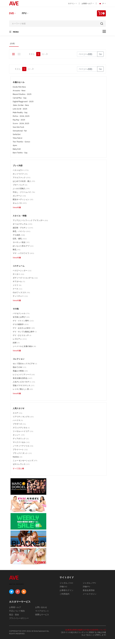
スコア (17, 413)
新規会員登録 (89, 590)
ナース (17, 289)
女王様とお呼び (21, 317)
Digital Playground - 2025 (23, 101)
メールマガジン (89, 594)
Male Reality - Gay (20, 112)
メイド (17, 285)
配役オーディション (23, 199)
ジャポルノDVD (66, 583)
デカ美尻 (19, 235)
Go (100, 54)
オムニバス (20, 203)
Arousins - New (19, 90)
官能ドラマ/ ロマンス (23, 385)
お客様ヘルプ (87, 3)
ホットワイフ (20, 174)
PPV (24, 13)
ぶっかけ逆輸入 (21, 188)
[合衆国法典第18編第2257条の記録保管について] (85, 630)
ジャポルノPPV (89, 583)
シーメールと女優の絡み (24, 346)
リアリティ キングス (23, 416)
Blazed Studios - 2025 (22, 94)
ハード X (18, 420)
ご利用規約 (64, 594)
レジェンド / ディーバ (24, 374)
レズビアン (20, 339)
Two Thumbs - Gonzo (21, 142)
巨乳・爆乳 (20, 238)
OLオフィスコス (21, 292)
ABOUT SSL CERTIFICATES (16, 584)
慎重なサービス (42, 614)
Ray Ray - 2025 (19, 120)
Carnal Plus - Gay (19, 98)
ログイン (71, 3)
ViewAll (16, 207)
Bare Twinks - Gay (20, 152)
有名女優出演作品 (22, 378)
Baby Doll (16, 149)
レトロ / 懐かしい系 (23, 389)
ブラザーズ (19, 424)
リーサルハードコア (23, 431)
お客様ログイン (66, 590)
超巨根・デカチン (23, 227)
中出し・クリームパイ (24, 192)
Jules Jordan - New (21, 105)
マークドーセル (21, 442)
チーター (18, 274)
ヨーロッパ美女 (21, 242)
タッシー (19, 435)
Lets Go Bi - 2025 (20, 109)
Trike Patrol (17, 138)
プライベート (20, 449)
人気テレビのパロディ (24, 382)
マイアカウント (42, 611)
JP (103, 3)
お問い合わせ (41, 607)
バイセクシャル (21, 313)
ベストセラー (21, 170)
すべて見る (17, 468)
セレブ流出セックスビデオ (25, 363)
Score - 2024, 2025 (21, 123)
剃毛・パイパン (21, 231)
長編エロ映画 (20, 371)
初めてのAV (19, 367)
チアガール (19, 281)
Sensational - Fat (20, 131)
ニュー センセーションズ (25, 460)
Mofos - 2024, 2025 (21, 116)
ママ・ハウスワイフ (23, 253)
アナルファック (21, 177)
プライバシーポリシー (19, 618)
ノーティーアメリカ (23, 446)
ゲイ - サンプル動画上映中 (25, 331)
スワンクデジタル (21, 427)
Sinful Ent (16, 134)
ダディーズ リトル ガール (25, 278)
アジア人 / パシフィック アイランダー (30, 220)
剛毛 (16, 249)
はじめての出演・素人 (24, 181)
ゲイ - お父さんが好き (24, 328)
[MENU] (104, 31)
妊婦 (16, 342)
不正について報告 (17, 611)
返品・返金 (14, 614)
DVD (11, 13)
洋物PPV (86, 586)
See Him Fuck (18, 127)
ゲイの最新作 (21, 324)
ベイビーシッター (22, 270)
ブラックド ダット (22, 453)
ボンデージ (19, 196)
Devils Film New (19, 87)
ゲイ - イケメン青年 (23, 321)
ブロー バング (20, 185)
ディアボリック (21, 438)
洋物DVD (63, 586)
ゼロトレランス (21, 464)
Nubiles (17, 457)
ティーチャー (20, 296)
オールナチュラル (22, 224)
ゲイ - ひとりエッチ (22, 335)
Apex (15, 145)
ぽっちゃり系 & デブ (23, 246)
